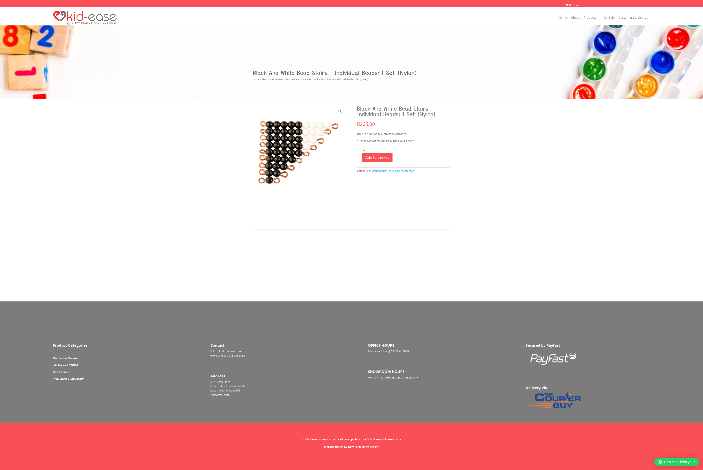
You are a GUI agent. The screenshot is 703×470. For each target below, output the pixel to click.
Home (563, 18)
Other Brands (61, 372)
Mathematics (293, 79)
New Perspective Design (363, 447)
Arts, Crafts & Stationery (68, 379)
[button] (676, 462)
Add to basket (377, 157)
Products (590, 18)
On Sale (609, 18)
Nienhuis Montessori (272, 79)
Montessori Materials (66, 358)
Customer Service (631, 18)
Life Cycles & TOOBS (65, 365)
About (575, 18)
